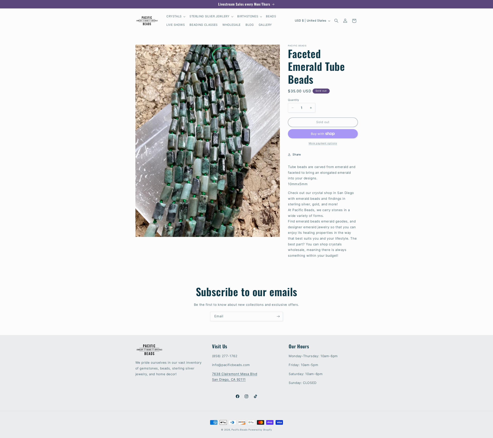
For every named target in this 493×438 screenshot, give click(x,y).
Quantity (293, 99)
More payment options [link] (323, 143)
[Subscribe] (278, 316)
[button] (175, 16)
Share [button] (297, 154)
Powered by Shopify (260, 429)
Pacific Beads (239, 429)
